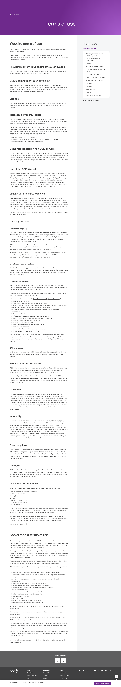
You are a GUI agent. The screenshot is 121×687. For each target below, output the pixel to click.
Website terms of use (89, 48)
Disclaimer (89, 83)
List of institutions (32, 675)
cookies (16, 682)
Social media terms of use (91, 100)
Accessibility (63, 672)
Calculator (30, 672)
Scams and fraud (64, 675)
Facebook (38, 232)
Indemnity (89, 86)
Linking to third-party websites (95, 77)
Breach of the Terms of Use (94, 80)
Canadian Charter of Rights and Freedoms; (46, 299)
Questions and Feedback (93, 95)
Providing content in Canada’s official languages (95, 55)
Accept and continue (102, 683)
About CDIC (46, 672)
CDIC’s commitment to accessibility (93, 60)
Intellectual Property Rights (94, 66)
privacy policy (16, 642)
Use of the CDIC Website (93, 74)
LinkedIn (52, 232)
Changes (88, 92)
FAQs (28, 678)
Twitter (45, 232)
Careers (45, 678)
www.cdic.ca (21, 52)
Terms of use (63, 678)
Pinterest (12, 235)
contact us (30, 91)
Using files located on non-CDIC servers (96, 70)
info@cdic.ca (18, 504)
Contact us (46, 675)
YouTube (60, 232)
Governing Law (90, 89)
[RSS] (110, 670)
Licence (88, 63)
